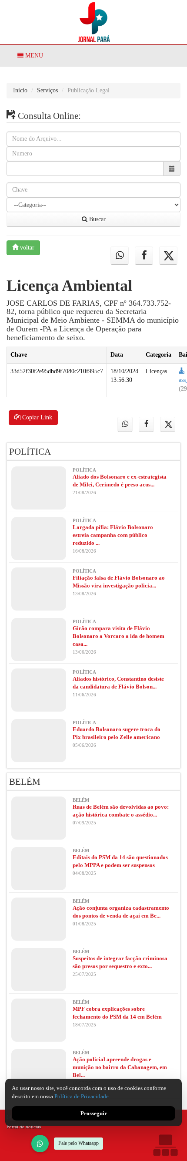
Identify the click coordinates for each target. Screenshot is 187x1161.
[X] (168, 255)
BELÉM (24, 781)
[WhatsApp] (40, 1143)
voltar (26, 247)
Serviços (47, 90)
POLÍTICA (30, 451)
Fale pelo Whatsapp (78, 1143)
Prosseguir (93, 1113)
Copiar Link (36, 417)
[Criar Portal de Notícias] (165, 1145)
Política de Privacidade (81, 1096)
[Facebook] (144, 255)
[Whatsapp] (119, 255)
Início (20, 90)
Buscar (96, 219)
